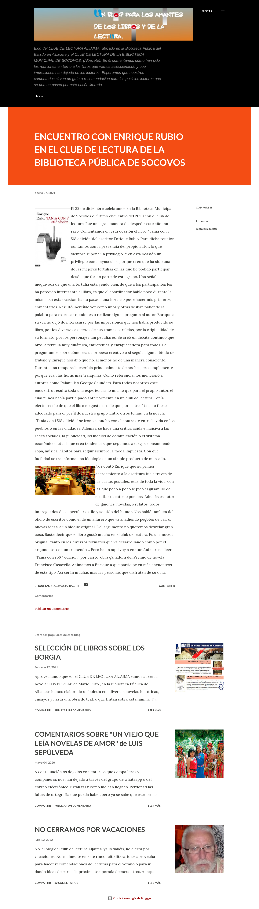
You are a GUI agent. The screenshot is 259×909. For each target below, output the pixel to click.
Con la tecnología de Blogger (131, 898)
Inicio (39, 96)
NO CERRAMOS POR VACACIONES (90, 829)
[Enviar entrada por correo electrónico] (86, 585)
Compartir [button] (204, 207)
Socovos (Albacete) (206, 228)
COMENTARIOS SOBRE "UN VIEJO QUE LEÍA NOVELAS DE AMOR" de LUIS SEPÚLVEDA (97, 743)
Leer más (154, 710)
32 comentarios (66, 882)
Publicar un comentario (52, 608)
